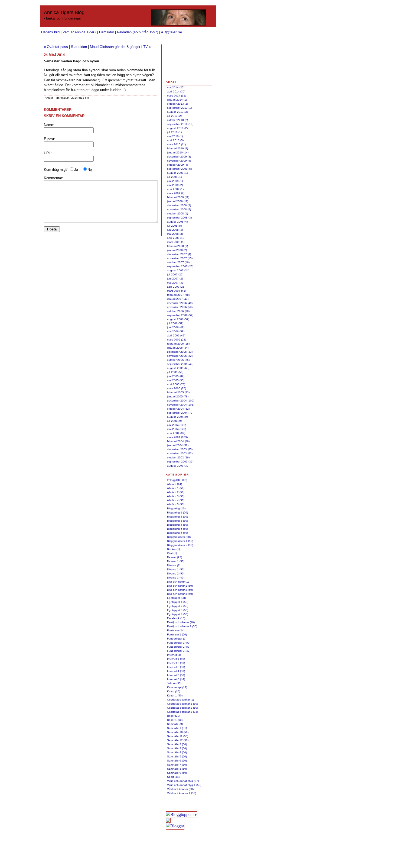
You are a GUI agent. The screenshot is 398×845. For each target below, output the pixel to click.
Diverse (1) (173, 565)
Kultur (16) (173, 691)
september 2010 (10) (180, 124)
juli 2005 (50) (175, 372)
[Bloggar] (175, 826)
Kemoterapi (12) (177, 687)
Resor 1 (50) (174, 719)
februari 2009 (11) (178, 197)
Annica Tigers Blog (64, 12)
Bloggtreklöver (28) (179, 536)
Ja (76, 170)
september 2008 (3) (179, 217)
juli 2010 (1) (174, 132)
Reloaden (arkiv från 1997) (137, 32)
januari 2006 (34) (177, 347)
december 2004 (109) (180, 400)
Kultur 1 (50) (174, 695)
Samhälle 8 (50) (177, 768)
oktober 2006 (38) (178, 311)
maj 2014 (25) (175, 87)
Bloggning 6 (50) (177, 532)
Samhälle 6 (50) (177, 760)
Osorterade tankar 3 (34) (182, 711)
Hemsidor (106, 32)
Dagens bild (50, 32)
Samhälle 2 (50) (177, 744)
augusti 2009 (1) (177, 172)
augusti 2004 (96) (178, 416)
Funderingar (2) (176, 638)
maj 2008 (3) (175, 233)
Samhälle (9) (175, 723)
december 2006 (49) (180, 302)
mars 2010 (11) (176, 144)
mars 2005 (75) (176, 388)
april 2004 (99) (176, 433)
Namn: (49, 125)
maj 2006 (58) (175, 331)
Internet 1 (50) (176, 658)
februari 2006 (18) (178, 343)
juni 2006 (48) (175, 327)
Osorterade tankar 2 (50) (182, 707)
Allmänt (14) (174, 484)
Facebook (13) (176, 618)
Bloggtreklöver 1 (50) (180, 540)
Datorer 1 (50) (175, 561)
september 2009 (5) (179, 168)
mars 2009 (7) (175, 193)
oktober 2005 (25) (178, 359)
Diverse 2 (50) (175, 573)
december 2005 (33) (180, 351)
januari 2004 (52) (177, 445)
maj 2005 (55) (175, 380)
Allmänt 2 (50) (175, 492)
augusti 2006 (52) (178, 319)
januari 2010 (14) (177, 152)
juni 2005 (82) (175, 376)
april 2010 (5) (175, 140)
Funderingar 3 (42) (178, 650)
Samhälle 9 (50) (177, 772)
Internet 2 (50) (176, 662)
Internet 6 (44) (176, 679)
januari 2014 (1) (177, 99)
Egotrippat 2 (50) (177, 606)
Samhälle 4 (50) (177, 752)
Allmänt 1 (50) (175, 488)
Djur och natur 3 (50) (180, 593)
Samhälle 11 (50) (177, 736)
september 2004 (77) (180, 412)
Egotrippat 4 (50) (177, 614)
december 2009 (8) (179, 156)
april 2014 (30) (176, 91)
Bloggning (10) (176, 508)
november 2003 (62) (180, 453)
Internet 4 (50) (176, 671)
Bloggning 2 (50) (177, 516)
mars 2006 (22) (176, 339)
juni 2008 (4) (175, 229)
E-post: (49, 139)
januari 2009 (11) (177, 201)
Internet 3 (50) (176, 667)
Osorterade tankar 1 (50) (182, 703)
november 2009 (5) (179, 160)
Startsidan (79, 47)
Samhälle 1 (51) (177, 728)
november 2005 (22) (180, 355)
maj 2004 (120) (176, 429)
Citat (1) (172, 553)
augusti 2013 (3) (177, 111)
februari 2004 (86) (178, 441)
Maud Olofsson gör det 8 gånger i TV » (120, 47)
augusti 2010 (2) (177, 128)
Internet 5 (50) (176, 675)
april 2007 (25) (176, 286)
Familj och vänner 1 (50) (182, 626)
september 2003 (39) (180, 461)
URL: (48, 153)
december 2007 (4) (179, 254)
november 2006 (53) (180, 307)
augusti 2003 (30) (178, 465)
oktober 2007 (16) (178, 262)
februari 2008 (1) (177, 246)
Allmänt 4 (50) (175, 500)
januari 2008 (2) (177, 250)
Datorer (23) (174, 557)
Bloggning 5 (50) (177, 528)
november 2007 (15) (180, 258)
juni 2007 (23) (175, 278)
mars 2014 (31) (176, 95)
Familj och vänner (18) (181, 622)
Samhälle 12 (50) (177, 740)
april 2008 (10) (176, 237)
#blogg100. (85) (177, 479)
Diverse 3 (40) (175, 577)
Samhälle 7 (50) (177, 764)
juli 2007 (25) (175, 274)
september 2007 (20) (180, 266)
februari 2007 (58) (178, 294)
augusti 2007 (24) (178, 270)
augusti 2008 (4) (177, 221)
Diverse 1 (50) (175, 569)
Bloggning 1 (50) (177, 512)
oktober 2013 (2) (177, 103)
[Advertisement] (183, 62)
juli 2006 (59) (175, 323)
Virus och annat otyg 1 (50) (184, 784)
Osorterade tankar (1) (180, 699)
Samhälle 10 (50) (177, 732)
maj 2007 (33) (175, 282)
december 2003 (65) (180, 449)
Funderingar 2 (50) (178, 646)
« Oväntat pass (56, 47)
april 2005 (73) (176, 384)
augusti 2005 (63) (178, 368)
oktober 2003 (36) (178, 457)
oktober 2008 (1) (177, 213)
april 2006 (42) (176, 335)
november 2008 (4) (179, 209)
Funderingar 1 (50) (178, 642)
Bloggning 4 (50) (177, 524)
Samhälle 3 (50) (177, 748)
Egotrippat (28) (176, 597)
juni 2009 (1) (175, 180)
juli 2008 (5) (174, 225)
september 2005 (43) (180, 363)
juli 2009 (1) (174, 176)
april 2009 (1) (175, 189)
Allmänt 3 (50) (175, 496)
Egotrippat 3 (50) (177, 610)
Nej (90, 170)
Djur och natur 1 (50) (180, 585)
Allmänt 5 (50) (175, 504)
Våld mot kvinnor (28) (180, 789)
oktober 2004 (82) (178, 408)
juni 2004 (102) (176, 424)
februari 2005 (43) (178, 392)
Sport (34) (173, 776)
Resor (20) (173, 715)
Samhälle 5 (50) (177, 756)
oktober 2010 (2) (177, 119)
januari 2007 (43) (177, 298)
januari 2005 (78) (177, 396)
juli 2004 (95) (175, 420)
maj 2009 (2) (175, 185)
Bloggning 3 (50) (177, 520)
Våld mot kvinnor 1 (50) (181, 793)
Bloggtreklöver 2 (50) (180, 545)
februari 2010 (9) (177, 148)
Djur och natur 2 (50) (180, 589)
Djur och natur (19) (178, 581)
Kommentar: (53, 178)
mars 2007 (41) (176, 290)
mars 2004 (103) (177, 437)
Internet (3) (174, 654)
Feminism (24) (175, 630)
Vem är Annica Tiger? (79, 32)
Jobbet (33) (174, 683)
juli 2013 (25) (175, 115)
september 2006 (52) (180, 315)
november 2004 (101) (180, 404)
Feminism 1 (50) (177, 634)
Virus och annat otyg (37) (183, 780)
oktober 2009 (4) (177, 164)
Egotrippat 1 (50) (177, 601)
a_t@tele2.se (171, 32)
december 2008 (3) (179, 205)
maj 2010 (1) (175, 136)
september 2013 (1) (179, 107)
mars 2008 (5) (175, 241)
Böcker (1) (173, 549)
